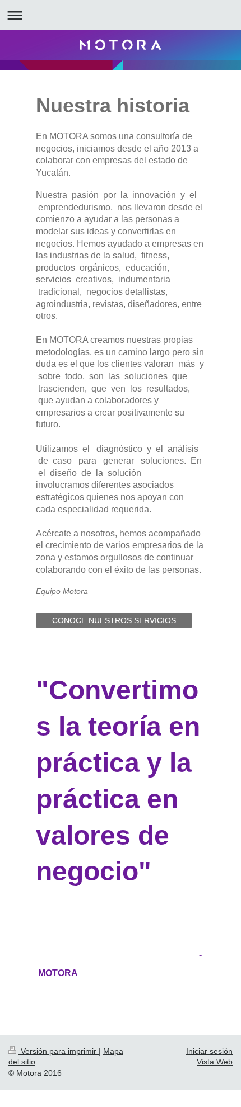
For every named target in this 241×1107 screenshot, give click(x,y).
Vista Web (215, 1061)
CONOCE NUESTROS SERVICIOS (114, 620)
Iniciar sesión (209, 1051)
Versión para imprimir (58, 1051)
